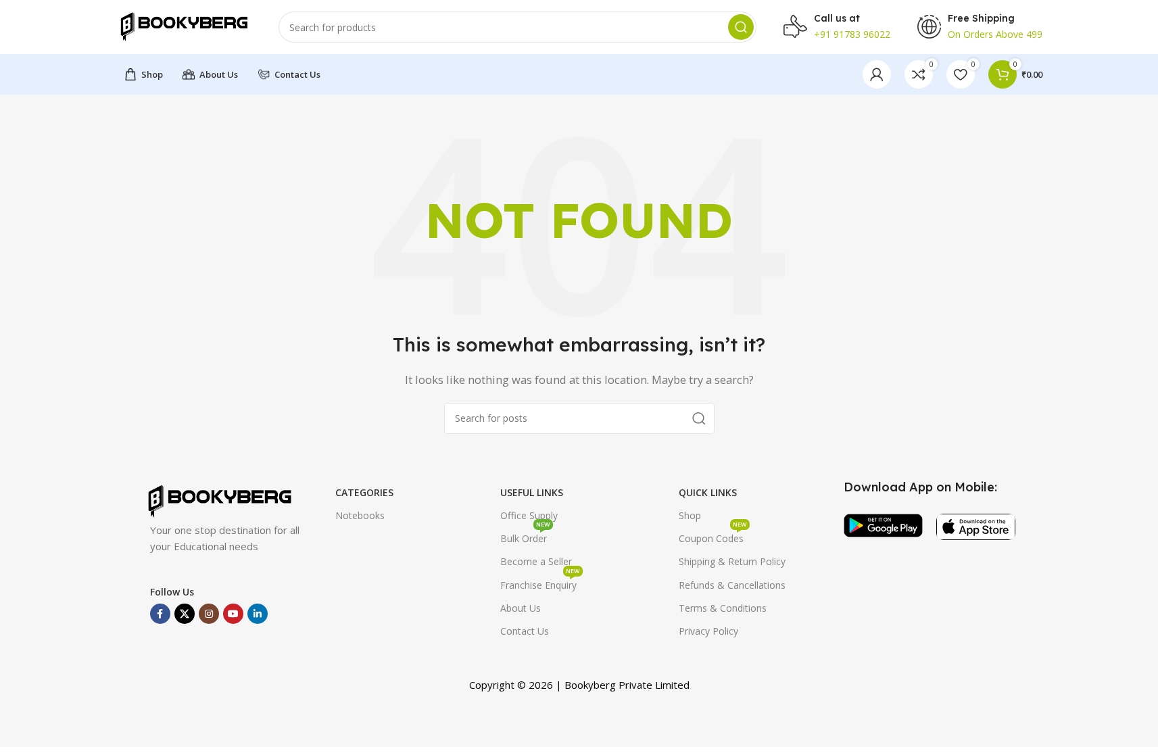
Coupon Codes (713, 536)
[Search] (741, 27)
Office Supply (529, 515)
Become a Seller (536, 561)
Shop (690, 515)
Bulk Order (525, 536)
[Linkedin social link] (257, 614)
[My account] (877, 74)
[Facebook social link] (160, 614)
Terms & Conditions (723, 608)
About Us (520, 608)
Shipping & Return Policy (732, 561)
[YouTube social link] (233, 614)
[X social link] (184, 614)
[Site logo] (183, 25)
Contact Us (524, 631)
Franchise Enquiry (540, 582)
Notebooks (360, 515)
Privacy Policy (708, 631)
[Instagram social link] (209, 614)
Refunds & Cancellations (732, 585)
